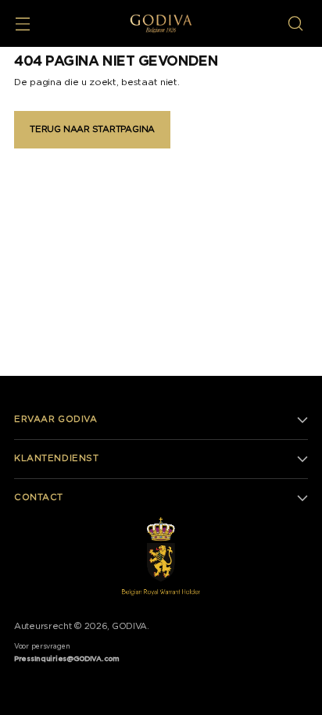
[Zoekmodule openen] (295, 24)
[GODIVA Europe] (161, 23)
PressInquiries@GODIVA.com (67, 659)
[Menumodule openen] (22, 24)
